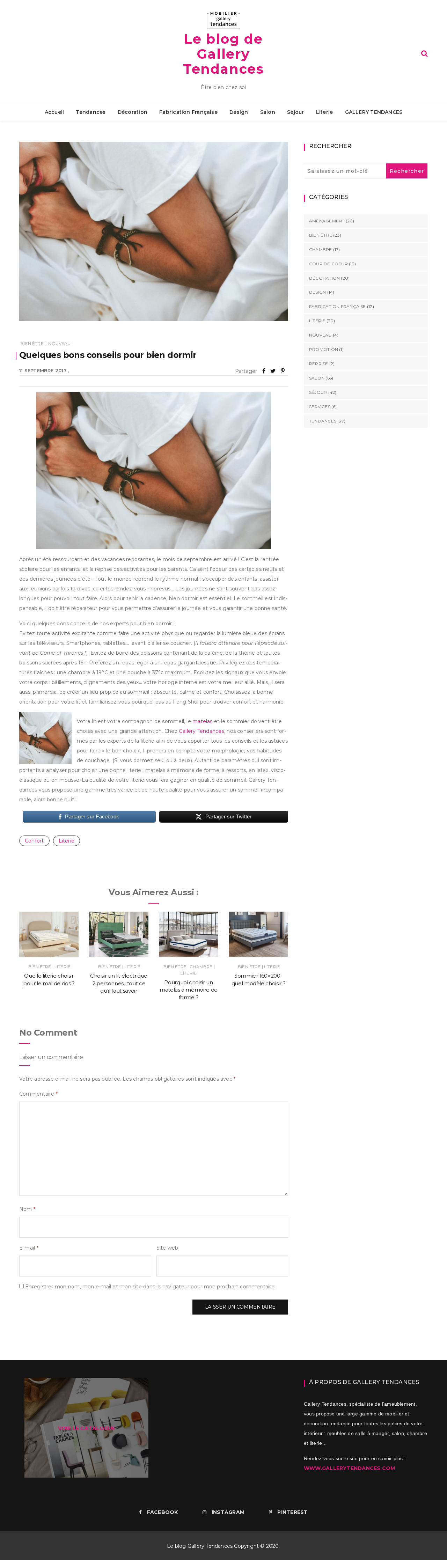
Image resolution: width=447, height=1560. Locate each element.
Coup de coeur (328, 263)
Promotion (323, 349)
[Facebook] (263, 371)
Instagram (228, 1512)
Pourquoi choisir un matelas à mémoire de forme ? (189, 990)
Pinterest (292, 1512)
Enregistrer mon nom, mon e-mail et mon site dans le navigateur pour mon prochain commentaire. (150, 1286)
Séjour (295, 112)
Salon (267, 112)
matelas (202, 721)
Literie (324, 112)
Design (238, 112)
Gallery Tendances (201, 731)
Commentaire (38, 1094)
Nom (27, 1209)
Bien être (32, 343)
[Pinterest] (283, 371)
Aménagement (326, 220)
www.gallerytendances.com (349, 1468)
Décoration (132, 112)
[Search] (424, 53)
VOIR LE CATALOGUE (86, 1428)
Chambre (201, 966)
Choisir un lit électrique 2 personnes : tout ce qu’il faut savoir (118, 983)
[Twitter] (273, 371)
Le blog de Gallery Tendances (223, 54)
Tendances (90, 112)
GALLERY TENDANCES (374, 112)
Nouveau (59, 343)
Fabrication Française (188, 112)
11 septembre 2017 (43, 370)
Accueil (54, 112)
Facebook (162, 1512)
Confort (34, 841)
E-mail (28, 1248)
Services (319, 406)
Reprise (318, 363)
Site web (167, 1248)
